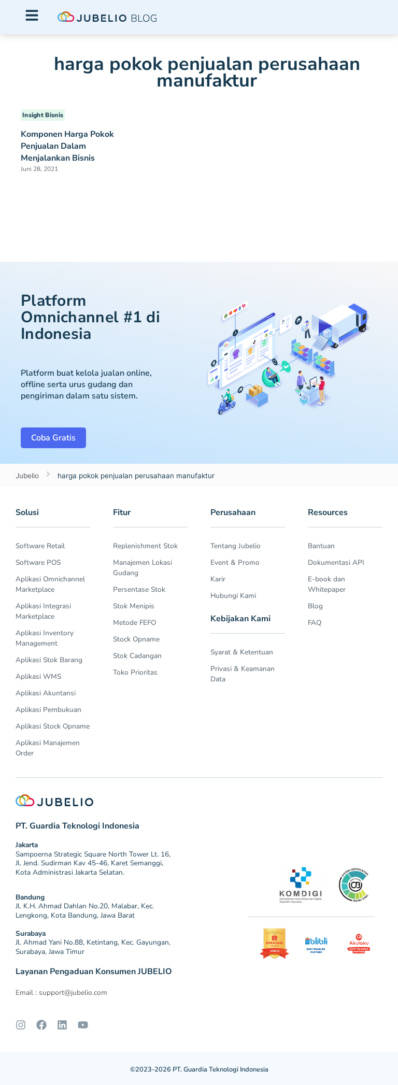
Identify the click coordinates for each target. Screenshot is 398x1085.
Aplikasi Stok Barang (49, 660)
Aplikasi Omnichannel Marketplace (50, 584)
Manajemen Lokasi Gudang (142, 568)
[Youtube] (83, 1025)
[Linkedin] (62, 1025)
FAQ (314, 622)
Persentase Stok (139, 589)
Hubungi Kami (233, 596)
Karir (217, 579)
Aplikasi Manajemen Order (48, 748)
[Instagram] (21, 1025)
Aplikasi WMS (38, 676)
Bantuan (321, 546)
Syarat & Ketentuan (241, 652)
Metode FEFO (134, 622)
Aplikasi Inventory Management (45, 638)
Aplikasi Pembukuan (48, 710)
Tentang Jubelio (235, 546)
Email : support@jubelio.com (61, 992)
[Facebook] (41, 1025)
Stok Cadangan (137, 656)
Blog (315, 606)
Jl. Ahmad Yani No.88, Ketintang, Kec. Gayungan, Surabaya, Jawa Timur (93, 946)
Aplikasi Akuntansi (46, 693)
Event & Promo (235, 562)
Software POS (38, 562)
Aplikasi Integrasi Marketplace (43, 611)
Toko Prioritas (135, 672)
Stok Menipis (133, 606)
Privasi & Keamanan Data (242, 674)
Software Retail (40, 546)
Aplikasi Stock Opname (53, 726)
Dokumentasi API (336, 562)
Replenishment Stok (145, 546)
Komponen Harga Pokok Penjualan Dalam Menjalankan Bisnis (67, 146)
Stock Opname (136, 639)
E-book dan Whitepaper (327, 584)
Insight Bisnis (42, 115)
